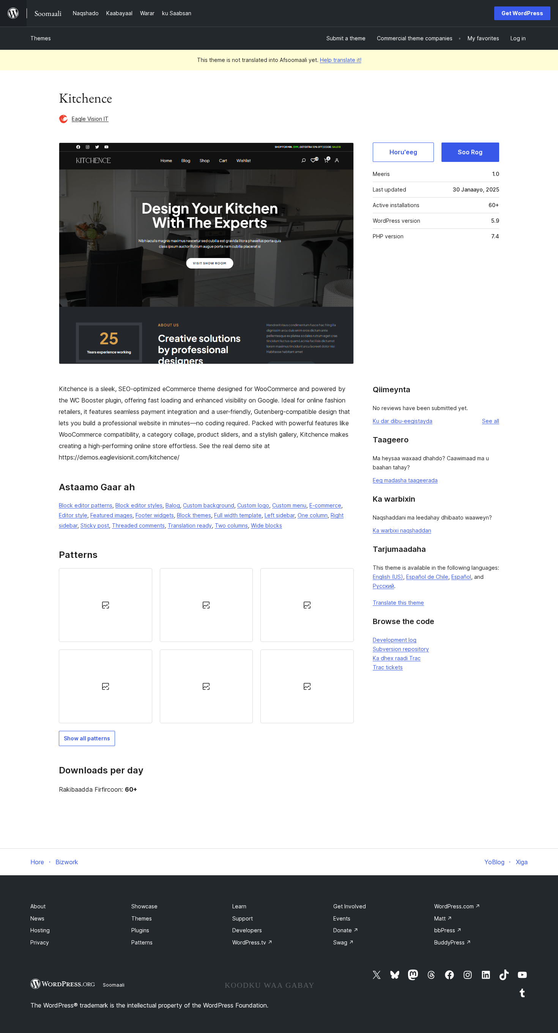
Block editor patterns (85, 505)
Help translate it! (340, 60)
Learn (239, 906)
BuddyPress (452, 942)
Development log (394, 640)
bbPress (448, 930)
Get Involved (349, 906)
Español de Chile (427, 577)
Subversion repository (401, 649)
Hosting (40, 930)
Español (461, 577)
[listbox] (206, 646)
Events (341, 918)
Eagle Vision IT (90, 119)
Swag (343, 942)
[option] (105, 605)
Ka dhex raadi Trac (397, 658)
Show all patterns (87, 738)
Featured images (111, 515)
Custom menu (289, 505)
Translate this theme (398, 602)
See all (490, 421)
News (37, 918)
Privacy (39, 942)
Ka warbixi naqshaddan (402, 530)
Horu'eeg (403, 152)
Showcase (144, 906)
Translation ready (190, 525)
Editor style (73, 515)
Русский (383, 586)
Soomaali (114, 985)
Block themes (194, 515)
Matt (443, 918)
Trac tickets (388, 667)
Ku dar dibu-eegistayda (402, 421)
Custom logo (253, 505)
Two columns (231, 525)
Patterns (142, 942)
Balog (173, 505)
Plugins (140, 930)
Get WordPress (522, 13)
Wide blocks (266, 525)
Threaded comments (138, 525)
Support (242, 918)
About (38, 906)
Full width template (238, 515)
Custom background (208, 505)
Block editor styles (138, 505)
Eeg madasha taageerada (405, 480)
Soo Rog (470, 152)
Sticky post (94, 525)
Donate (345, 930)
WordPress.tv (252, 942)
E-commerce (325, 505)
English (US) (388, 577)
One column (313, 515)
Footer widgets (155, 515)
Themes (40, 38)
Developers (247, 930)
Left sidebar (280, 515)
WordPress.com (457, 906)
